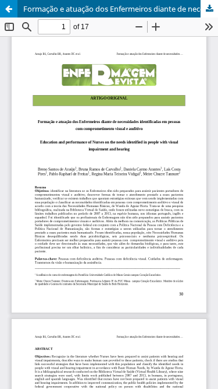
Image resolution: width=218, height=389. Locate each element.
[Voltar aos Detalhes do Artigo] (8, 8)
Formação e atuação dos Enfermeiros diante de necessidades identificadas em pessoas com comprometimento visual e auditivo (120, 8)
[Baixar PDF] (209, 8)
